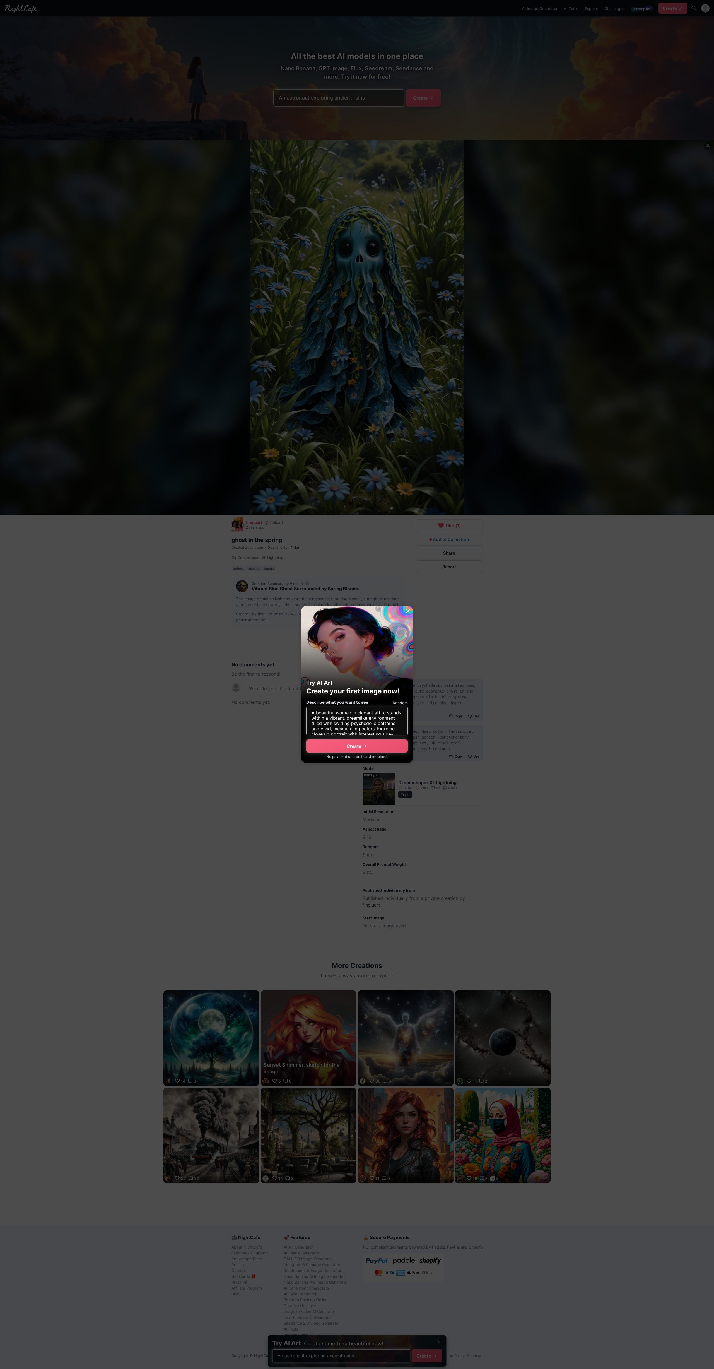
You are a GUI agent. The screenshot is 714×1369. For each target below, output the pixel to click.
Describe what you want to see (337, 702)
